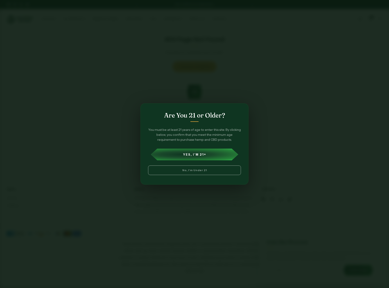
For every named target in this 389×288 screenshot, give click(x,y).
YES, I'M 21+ (194, 154)
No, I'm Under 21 (194, 170)
